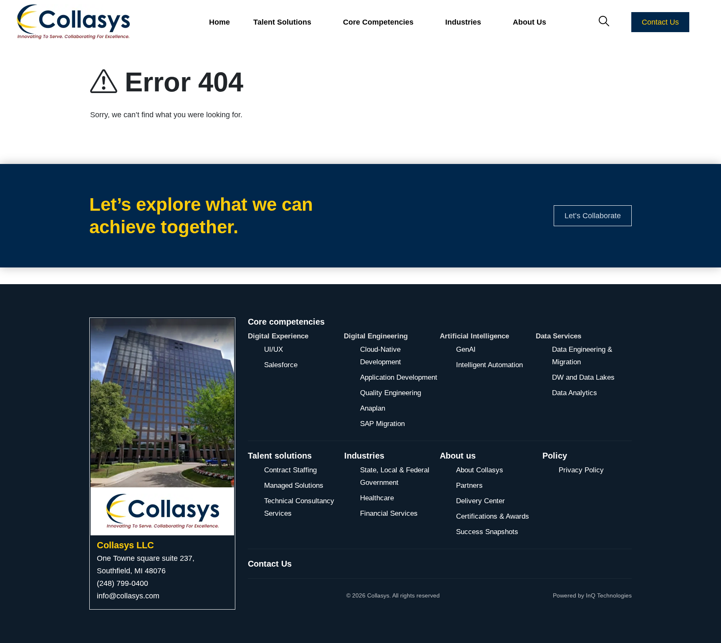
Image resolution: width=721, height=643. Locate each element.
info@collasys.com (128, 596)
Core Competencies (378, 22)
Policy (554, 455)
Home (219, 22)
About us (458, 455)
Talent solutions (280, 455)
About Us (529, 22)
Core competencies (286, 321)
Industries (364, 455)
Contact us (270, 563)
